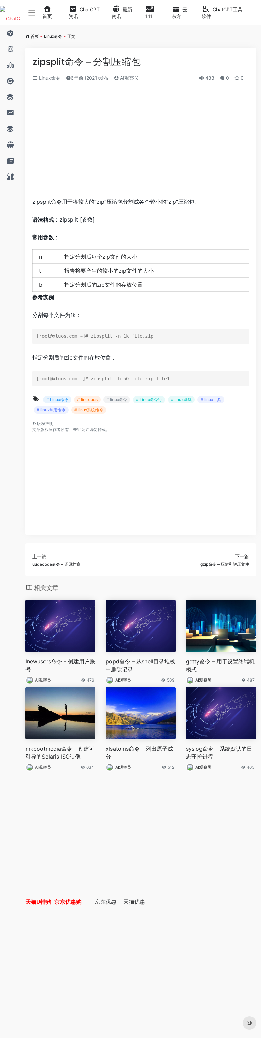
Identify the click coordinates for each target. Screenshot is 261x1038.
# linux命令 (116, 399)
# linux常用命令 (51, 409)
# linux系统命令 (88, 409)
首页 (35, 36)
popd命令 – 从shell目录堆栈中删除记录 (140, 665)
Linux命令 (53, 36)
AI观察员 (129, 78)
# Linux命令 (57, 399)
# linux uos (87, 399)
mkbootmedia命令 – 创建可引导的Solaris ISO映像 (59, 752)
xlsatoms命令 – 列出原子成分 (139, 752)
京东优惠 (106, 901)
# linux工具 (211, 399)
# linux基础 (181, 399)
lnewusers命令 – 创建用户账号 (60, 665)
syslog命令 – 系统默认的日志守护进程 (219, 752)
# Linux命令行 (149, 399)
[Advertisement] (113, 146)
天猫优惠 (134, 901)
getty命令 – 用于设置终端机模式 (220, 665)
